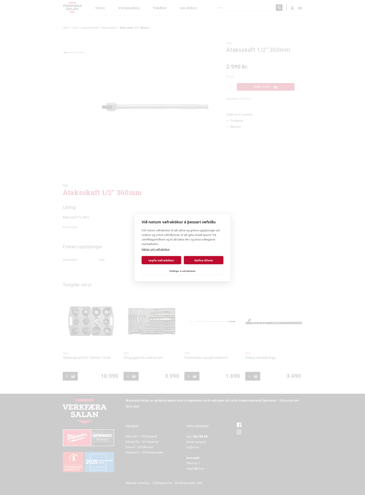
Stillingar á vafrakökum (182, 271)
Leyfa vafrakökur (161, 260)
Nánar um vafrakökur (156, 249)
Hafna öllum (203, 260)
